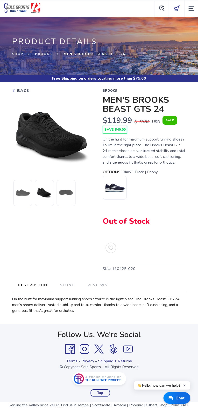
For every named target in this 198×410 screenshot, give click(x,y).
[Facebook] (70, 349)
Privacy (87, 361)
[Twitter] (99, 349)
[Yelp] (113, 349)
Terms (72, 361)
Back (23, 90)
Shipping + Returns (115, 361)
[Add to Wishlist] (111, 248)
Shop (17, 54)
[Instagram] (84, 349)
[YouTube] (128, 349)
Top (100, 393)
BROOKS (43, 54)
